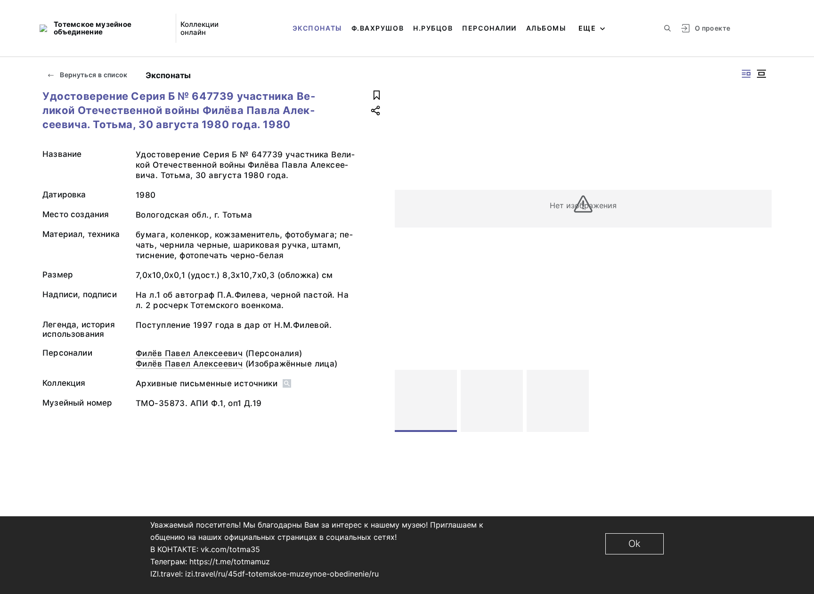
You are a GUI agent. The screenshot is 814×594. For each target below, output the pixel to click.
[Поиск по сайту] (667, 28)
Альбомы (546, 28)
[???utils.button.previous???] (406, 401)
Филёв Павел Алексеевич (189, 353)
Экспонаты (317, 28)
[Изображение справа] (746, 73)
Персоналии (489, 28)
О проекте (712, 28)
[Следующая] (760, 401)
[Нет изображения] (426, 401)
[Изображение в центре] (761, 73)
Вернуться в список (93, 75)
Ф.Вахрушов (377, 28)
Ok (634, 543)
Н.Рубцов (433, 28)
